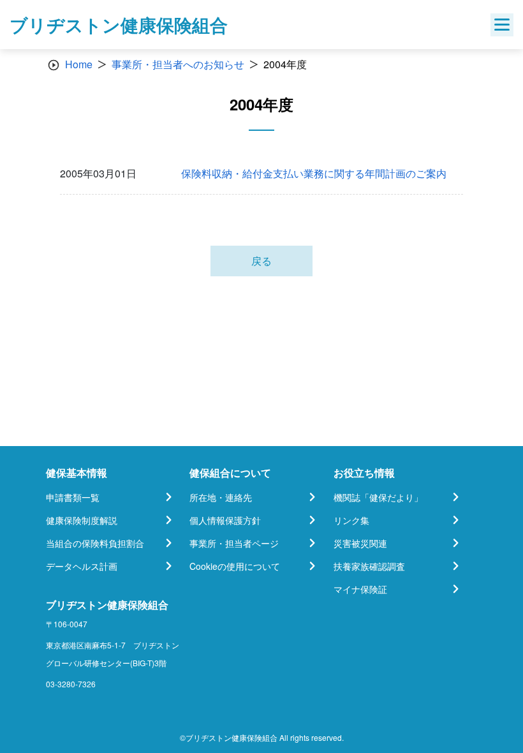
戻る (261, 260)
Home (78, 64)
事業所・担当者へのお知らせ (178, 64)
